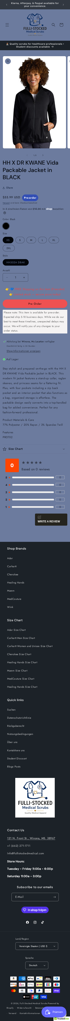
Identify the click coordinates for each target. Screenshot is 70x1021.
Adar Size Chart (16, 630)
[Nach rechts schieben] (43, 155)
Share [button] (9, 187)
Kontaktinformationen (30, 1013)
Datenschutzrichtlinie (19, 718)
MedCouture (14, 599)
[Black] (6, 226)
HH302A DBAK (15, 262)
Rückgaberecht (15, 726)
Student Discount (17, 758)
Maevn (11, 590)
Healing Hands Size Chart (22, 662)
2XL (8, 248)
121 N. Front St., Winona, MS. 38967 (31, 838)
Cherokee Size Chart (19, 654)
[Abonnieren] (55, 897)
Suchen (11, 709)
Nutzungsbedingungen (20, 734)
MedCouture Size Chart (20, 678)
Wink (10, 607)
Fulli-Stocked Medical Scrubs (33, 1003)
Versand (6, 202)
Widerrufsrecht (24, 1007)
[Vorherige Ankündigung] (7, 5)
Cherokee (12, 574)
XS (8, 240)
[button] (7, 25)
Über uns (12, 742)
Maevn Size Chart (17, 670)
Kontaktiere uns (16, 750)
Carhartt (12, 566)
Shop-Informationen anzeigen (23, 351)
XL (53, 240)
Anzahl (6, 270)
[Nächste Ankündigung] (63, 5)
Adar (10, 558)
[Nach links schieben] (27, 155)
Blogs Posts (14, 766)
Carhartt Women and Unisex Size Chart (30, 646)
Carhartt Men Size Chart (21, 638)
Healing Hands (15, 582)
